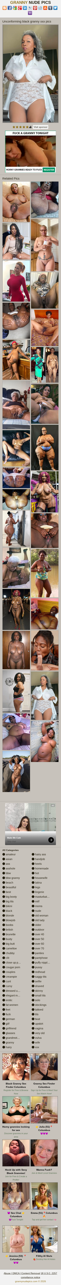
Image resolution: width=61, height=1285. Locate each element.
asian (8, 859)
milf (36, 901)
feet (7, 1009)
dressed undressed (17, 990)
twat (37, 1019)
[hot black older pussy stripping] (45, 614)
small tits (40, 995)
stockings (40, 1004)
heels (38, 863)
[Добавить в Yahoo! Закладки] (30, 13)
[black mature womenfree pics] (45, 741)
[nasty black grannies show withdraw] (16, 567)
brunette (10, 934)
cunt (8, 981)
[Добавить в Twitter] (55, 8)
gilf (7, 1023)
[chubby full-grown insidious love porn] (45, 404)
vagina (38, 1028)
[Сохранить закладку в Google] (15, 8)
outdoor (39, 929)
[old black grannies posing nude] (16, 360)
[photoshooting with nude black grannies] (16, 609)
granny (9, 1042)
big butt (10, 943)
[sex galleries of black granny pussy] (45, 328)
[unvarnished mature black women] (16, 731)
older (37, 925)
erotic (8, 1000)
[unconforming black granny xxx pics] (45, 695)
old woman (41, 915)
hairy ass (40, 854)
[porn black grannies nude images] (16, 691)
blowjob (10, 920)
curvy (8, 986)
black (8, 910)
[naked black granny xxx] (45, 573)
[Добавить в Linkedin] (25, 8)
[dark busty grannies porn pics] (16, 241)
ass (7, 863)
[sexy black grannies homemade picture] (16, 477)
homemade (41, 868)
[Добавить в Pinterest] (35, 8)
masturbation (42, 896)
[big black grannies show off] (45, 447)
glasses (10, 1033)
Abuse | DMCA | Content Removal (22, 1273)
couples (10, 972)
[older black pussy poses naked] (16, 321)
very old (39, 1033)
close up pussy (14, 962)
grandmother (13, 1037)
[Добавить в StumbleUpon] (45, 8)
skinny (38, 990)
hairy (8, 1047)
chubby (10, 953)
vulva (38, 1037)
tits (36, 1014)
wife (37, 1042)
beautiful (10, 887)
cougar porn (12, 967)
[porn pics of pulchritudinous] (16, 448)
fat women (11, 1004)
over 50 (39, 939)
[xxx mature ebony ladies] (16, 499)
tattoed (38, 1009)
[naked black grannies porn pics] (16, 528)
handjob (39, 859)
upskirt (38, 1023)
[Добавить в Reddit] (40, 8)
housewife (40, 877)
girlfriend (10, 1028)
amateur (10, 854)
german (10, 1019)
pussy (38, 967)
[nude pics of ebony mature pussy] (45, 530)
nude (37, 910)
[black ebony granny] (16, 771)
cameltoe (11, 948)
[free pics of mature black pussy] (16, 201)
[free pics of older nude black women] (45, 650)
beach (9, 882)
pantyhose (41, 957)
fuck (8, 1014)
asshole (10, 868)
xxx (36, 1047)
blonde (9, 915)
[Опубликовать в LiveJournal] (30, 8)
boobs (9, 925)
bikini (8, 906)
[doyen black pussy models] (45, 365)
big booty (11, 896)
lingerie (39, 892)
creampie (11, 976)
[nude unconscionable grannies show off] (16, 405)
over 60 (39, 943)
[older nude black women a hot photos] (45, 245)
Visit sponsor (40, 127)
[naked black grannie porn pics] (45, 199)
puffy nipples (42, 962)
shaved (39, 986)
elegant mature (14, 995)
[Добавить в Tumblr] (50, 8)
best (8, 892)
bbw (8, 873)
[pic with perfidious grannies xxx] (45, 290)
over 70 (39, 948)
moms (38, 906)
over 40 (39, 934)
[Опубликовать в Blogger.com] (5, 8)
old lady (39, 920)
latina (38, 882)
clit (7, 957)
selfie (38, 981)
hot (36, 873)
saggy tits (40, 976)
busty (8, 939)
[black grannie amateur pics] (45, 491)
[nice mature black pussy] (16, 650)
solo (37, 1000)
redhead (39, 972)
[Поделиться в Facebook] (10, 8)
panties (39, 953)
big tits (9, 901)
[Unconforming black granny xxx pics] (30, 73)
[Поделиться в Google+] (20, 8)
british (9, 929)
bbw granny (12, 877)
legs (37, 887)
